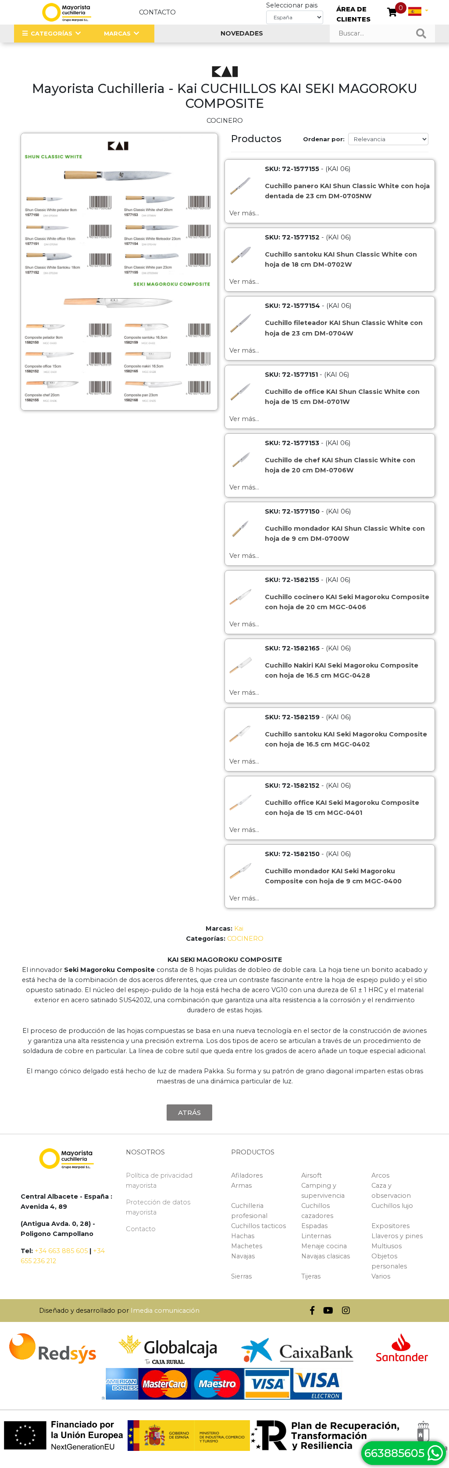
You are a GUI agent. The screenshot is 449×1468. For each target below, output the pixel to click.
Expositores (390, 1226)
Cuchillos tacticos (258, 1226)
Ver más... (244, 213)
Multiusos (386, 1246)
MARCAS (117, 33)
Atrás (189, 1112)
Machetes (246, 1246)
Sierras (241, 1276)
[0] (392, 13)
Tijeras (311, 1276)
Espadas (314, 1226)
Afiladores (247, 1175)
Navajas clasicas (325, 1256)
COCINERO (245, 939)
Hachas (242, 1236)
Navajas (243, 1256)
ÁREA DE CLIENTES (353, 14)
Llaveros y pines (397, 1236)
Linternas (316, 1236)
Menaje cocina (324, 1246)
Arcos (380, 1175)
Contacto (157, 12)
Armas (241, 1185)
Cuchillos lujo (392, 1206)
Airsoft (311, 1175)
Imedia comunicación (165, 1310)
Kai (238, 928)
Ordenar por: (324, 139)
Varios (380, 1276)
